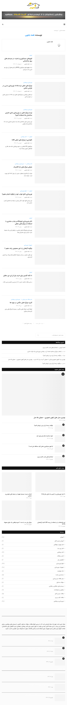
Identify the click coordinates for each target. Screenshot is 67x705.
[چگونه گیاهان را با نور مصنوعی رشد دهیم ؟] (50, 255)
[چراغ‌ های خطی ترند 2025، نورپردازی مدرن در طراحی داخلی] (50, 92)
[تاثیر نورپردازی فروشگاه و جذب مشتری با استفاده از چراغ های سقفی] (50, 228)
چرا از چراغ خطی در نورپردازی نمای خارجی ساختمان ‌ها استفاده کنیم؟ (18, 114)
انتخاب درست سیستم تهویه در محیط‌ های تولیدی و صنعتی (18, 495)
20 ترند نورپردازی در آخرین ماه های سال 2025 (53, 494)
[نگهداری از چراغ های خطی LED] (50, 146)
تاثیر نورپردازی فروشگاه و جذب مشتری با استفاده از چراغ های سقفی (18, 222)
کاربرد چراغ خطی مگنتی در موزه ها (21, 302)
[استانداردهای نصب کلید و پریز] (60, 459)
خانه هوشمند (33, 571)
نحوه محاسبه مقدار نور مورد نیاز (45, 436)
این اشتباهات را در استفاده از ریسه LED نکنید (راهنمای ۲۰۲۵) (51, 523)
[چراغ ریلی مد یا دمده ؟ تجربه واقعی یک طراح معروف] (17, 510)
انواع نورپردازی (23, 191)
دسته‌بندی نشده (33, 575)
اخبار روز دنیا (33, 548)
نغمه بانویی (50, 42)
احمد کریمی (62, 347)
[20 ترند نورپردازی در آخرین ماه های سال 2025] (50, 482)
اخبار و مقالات (33, 556)
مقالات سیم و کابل (33, 594)
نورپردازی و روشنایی (27, 82)
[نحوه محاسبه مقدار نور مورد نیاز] (60, 438)
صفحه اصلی (62, 30)
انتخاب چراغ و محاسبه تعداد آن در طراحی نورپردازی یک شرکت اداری (44, 351)
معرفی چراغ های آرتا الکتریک (22, 167)
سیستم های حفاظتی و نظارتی (33, 586)
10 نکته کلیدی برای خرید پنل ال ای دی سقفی (17, 275)
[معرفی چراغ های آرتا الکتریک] (50, 173)
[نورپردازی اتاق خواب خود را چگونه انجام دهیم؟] (50, 200)
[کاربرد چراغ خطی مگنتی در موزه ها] (50, 309)
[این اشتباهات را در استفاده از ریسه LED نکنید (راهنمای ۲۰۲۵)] (50, 510)
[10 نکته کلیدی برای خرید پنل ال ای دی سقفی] (50, 282)
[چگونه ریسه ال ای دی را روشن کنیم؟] (60, 428)
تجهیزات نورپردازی (28, 245)
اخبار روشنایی (24, 136)
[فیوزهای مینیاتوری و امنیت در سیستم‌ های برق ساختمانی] (50, 65)
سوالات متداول (33, 582)
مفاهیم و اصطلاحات (33, 590)
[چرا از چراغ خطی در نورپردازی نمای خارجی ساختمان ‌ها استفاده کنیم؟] (50, 119)
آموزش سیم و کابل (33, 541)
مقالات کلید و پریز (33, 597)
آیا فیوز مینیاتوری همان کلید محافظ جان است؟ (41, 446)
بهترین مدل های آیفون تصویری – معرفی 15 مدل (20, 359)
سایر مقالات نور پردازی (27, 299)
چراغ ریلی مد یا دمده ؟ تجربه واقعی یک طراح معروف (18, 522)
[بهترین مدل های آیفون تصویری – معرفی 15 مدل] (33, 395)
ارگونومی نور (33, 560)
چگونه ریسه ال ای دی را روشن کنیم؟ (52, 355)
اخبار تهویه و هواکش (33, 545)
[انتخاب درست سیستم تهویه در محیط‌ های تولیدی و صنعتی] (17, 482)
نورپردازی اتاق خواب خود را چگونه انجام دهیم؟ (17, 194)
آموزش (30, 55)
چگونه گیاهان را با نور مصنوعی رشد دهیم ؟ (18, 248)
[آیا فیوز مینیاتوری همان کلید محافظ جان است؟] (60, 449)
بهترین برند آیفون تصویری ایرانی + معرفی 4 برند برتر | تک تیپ (49, 359)
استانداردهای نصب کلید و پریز (50, 347)
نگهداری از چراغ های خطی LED (22, 140)
